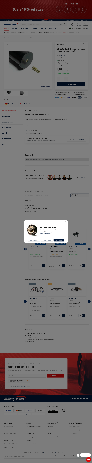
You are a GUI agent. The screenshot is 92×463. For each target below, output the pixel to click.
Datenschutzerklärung (45, 233)
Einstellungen (34, 240)
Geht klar (59, 240)
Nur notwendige (47, 240)
